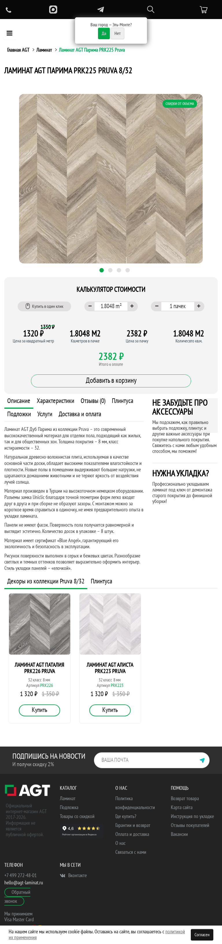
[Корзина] (203, 10)
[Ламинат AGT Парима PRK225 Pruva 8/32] (111, 178)
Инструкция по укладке (192, 816)
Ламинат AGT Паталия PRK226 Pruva (39, 668)
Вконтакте (77, 876)
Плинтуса (122, 401)
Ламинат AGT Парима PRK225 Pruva (92, 50)
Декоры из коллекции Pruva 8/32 (45, 581)
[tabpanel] (111, 178)
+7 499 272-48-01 (20, 876)
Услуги (44, 414)
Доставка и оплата (80, 414)
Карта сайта (182, 807)
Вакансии (179, 834)
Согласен (202, 934)
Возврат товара (185, 799)
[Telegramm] (101, 9)
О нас (120, 843)
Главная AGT (18, 50)
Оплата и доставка (132, 834)
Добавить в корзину (111, 380)
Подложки (19, 414)
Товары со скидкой (77, 816)
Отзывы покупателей (190, 825)
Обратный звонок (17, 896)
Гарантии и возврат (132, 825)
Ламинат (44, 50)
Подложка (69, 807)
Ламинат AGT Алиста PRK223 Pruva (110, 668)
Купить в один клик (47, 306)
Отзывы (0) (93, 401)
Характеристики (55, 401)
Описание (18, 401)
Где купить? (125, 816)
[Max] (53, 9)
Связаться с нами (130, 852)
